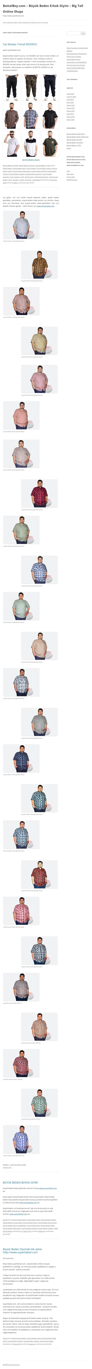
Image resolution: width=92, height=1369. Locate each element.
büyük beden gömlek (38, 171)
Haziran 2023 (71, 97)
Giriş (68, 171)
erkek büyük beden (41, 177)
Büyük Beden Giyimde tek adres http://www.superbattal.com (22, 1250)
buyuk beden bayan (30, 1223)
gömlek (15, 180)
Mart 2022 (70, 102)
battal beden (7, 168)
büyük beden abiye (33, 1220)
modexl (21, 180)
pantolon (28, 180)
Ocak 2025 (70, 94)
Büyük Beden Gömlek (10, 165)
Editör (15, 183)
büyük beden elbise (48, 1225)
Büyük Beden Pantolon (27, 165)
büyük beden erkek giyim (21, 171)
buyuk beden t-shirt (17, 177)
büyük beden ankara (44, 168)
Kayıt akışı (70, 174)
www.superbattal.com (45, 206)
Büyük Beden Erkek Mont (76, 134)
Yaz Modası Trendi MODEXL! (20, 44)
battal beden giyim (19, 168)
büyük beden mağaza (17, 174)
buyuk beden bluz (33, 1225)
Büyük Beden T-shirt (43, 165)
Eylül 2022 (70, 99)
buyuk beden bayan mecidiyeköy (14, 1225)
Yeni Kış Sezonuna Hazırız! (76, 65)
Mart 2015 (70, 114)
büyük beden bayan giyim (47, 1223)
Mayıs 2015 (71, 111)
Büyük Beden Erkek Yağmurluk (78, 137)
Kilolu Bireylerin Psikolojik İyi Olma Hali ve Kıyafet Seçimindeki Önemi (77, 57)
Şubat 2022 (71, 105)
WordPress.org (72, 180)
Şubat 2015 (71, 117)
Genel (5, 1220)
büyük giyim (29, 177)
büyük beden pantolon (33, 174)
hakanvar (41, 1231)
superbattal (36, 180)
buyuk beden (31, 168)
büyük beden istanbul (29, 1228)
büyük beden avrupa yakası (13, 1223)
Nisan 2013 (71, 120)
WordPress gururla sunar (11, 1365)
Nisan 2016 (71, 108)
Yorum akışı (71, 177)
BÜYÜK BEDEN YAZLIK (31, 160)
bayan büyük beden (19, 1220)
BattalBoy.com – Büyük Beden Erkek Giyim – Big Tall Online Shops (43, 9)
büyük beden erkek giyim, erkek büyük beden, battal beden (25, 23)
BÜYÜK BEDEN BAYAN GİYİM (20, 1182)
